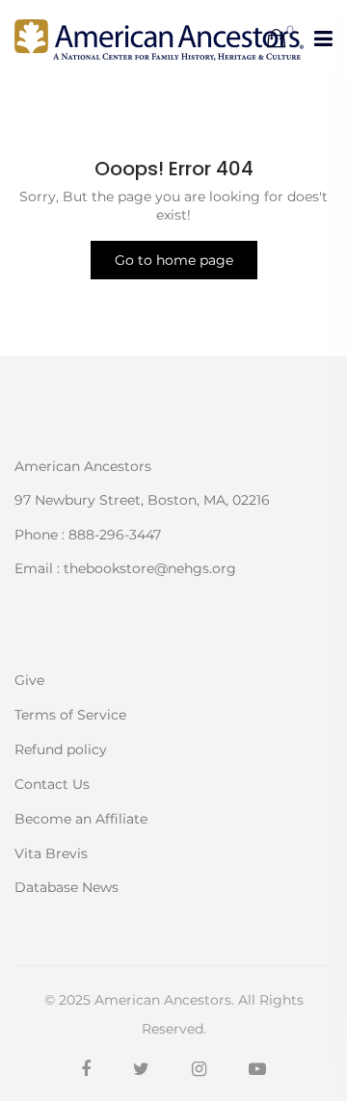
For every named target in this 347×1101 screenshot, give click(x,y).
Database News (66, 886)
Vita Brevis (51, 853)
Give (29, 680)
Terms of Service (70, 714)
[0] (276, 39)
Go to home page (174, 260)
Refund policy (60, 749)
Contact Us (52, 784)
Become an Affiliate (80, 818)
